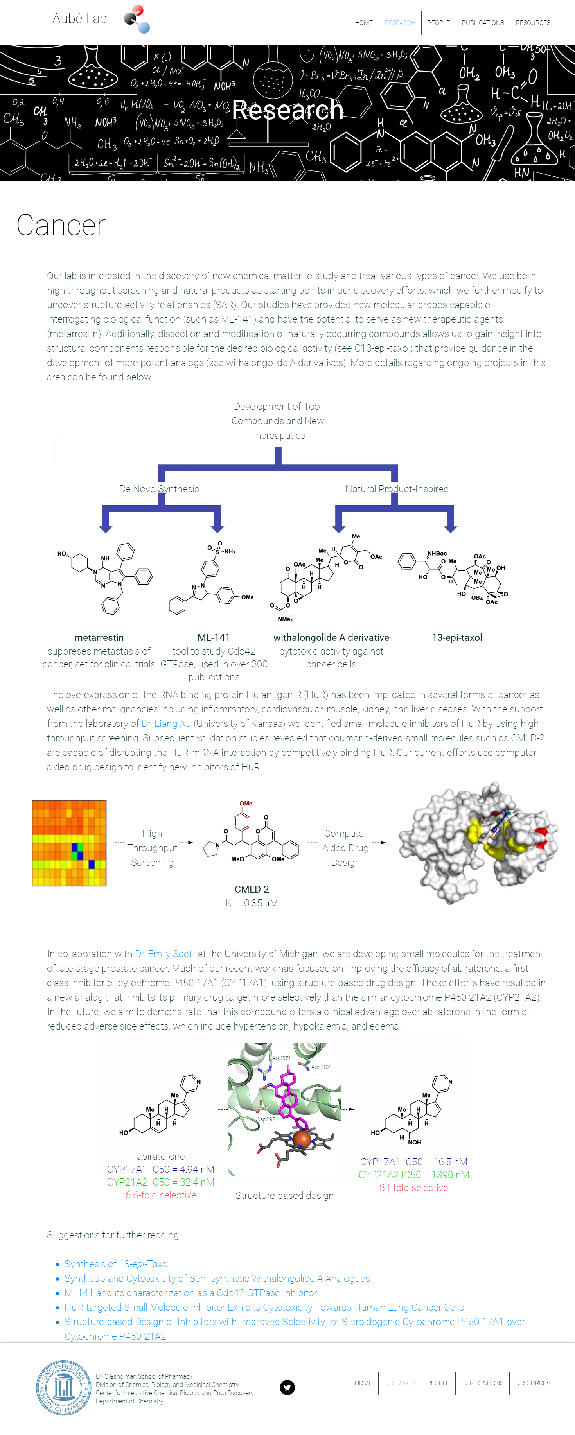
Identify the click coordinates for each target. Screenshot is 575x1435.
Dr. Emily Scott (165, 954)
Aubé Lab (79, 19)
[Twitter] (287, 1387)
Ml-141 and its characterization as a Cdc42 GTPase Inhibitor (191, 1293)
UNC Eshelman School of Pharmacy (144, 1376)
